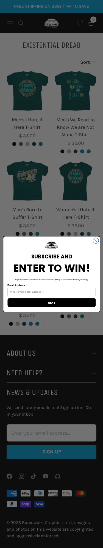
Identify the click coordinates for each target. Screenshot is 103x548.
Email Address (16, 285)
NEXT (51, 302)
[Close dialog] (96, 241)
